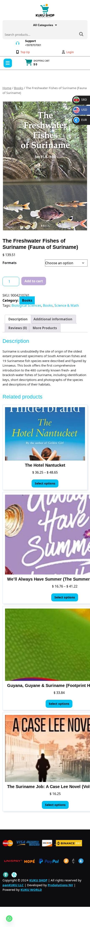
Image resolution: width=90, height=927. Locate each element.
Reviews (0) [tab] (17, 328)
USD (81, 110)
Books (18, 88)
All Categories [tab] (43, 25)
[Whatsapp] (9, 918)
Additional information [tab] (52, 319)
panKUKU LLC (13, 885)
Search (81, 34)
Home (7, 88)
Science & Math (66, 305)
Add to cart (33, 281)
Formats (10, 262)
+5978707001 (33, 45)
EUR (81, 120)
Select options (45, 483)
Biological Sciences (26, 305)
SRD (80, 100)
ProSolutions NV (60, 885)
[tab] (8, 63)
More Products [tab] (45, 328)
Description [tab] (18, 319)
